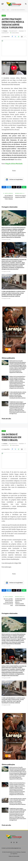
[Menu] (3, 4)
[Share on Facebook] (12, 36)
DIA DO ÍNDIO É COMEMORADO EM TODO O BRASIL (8, 197)
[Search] (25, 4)
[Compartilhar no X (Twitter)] (15, 36)
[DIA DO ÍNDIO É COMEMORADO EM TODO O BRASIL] (14, 460)
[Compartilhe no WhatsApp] (18, 36)
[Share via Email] (21, 36)
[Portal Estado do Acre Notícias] (14, 4)
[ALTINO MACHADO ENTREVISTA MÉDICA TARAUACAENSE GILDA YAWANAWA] (14, 48)
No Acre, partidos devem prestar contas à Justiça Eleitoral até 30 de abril (8, 602)
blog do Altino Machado (13, 163)
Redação (5, 31)
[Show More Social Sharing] (25, 36)
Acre (3, 15)
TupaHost (15, 853)
